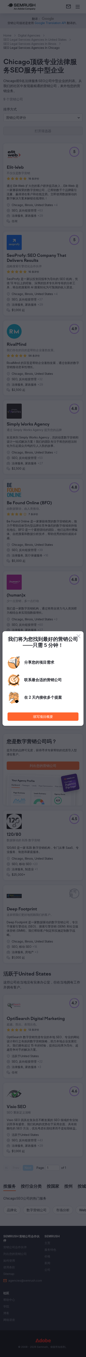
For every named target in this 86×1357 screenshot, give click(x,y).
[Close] (78, 636)
